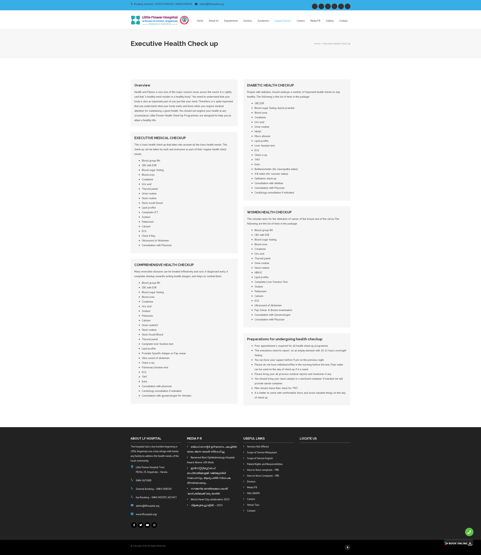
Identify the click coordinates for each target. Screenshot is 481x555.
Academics (263, 20)
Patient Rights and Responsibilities (265, 464)
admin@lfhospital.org (211, 4)
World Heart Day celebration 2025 (210, 499)
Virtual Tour (253, 504)
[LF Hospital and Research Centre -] (160, 18)
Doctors (248, 20)
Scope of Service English (260, 458)
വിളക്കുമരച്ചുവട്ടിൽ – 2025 (207, 505)
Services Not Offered (258, 446)
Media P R (315, 20)
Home (200, 20)
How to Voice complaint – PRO (263, 470)
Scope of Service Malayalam (262, 452)
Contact (343, 20)
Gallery (330, 20)
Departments (231, 20)
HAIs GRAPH (253, 493)
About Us (214, 20)
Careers (301, 20)
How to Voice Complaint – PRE (263, 475)
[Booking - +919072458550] (469, 532)
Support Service (283, 20)
